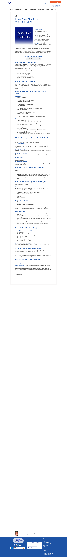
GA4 (26, 9)
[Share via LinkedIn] (20, 277)
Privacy (45, 550)
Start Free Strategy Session (48, 543)
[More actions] (51, 16)
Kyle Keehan (23, 532)
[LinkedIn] (18, 545)
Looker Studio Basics (19, 274)
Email (29, 544)
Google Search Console (32, 9)
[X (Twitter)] (16, 545)
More (52, 9)
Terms (45, 549)
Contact (45, 547)
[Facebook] (14, 545)
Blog (44, 541)
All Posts (11, 9)
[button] (29, 4)
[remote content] (33, 58)
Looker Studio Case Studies (19, 9)
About (45, 546)
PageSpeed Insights (41, 9)
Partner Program (46, 542)
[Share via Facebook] (15, 277)
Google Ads (47, 9)
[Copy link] (20, 545)
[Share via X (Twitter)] (18, 277)
